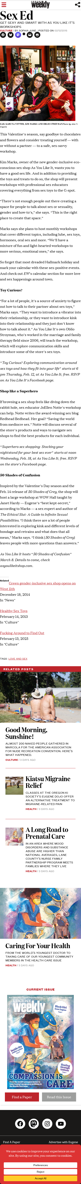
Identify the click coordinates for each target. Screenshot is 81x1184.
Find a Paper (22, 1097)
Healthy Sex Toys (14, 610)
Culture (6, 30)
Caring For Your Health (37, 945)
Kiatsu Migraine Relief (48, 782)
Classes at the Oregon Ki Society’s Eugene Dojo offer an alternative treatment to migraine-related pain (50, 798)
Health (31, 809)
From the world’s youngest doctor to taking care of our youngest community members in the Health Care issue (39, 956)
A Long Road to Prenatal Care (47, 832)
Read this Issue (59, 1097)
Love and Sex (17, 658)
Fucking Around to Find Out (22, 632)
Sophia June (27, 30)
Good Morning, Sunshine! (26, 733)
